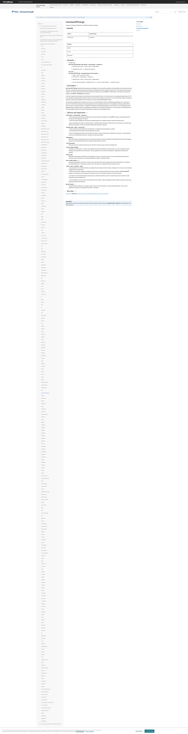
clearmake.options (45, 160)
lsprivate (43, 342)
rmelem (43, 571)
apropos (43, 54)
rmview (42, 619)
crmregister (43, 206)
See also (138, 30)
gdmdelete (43, 264)
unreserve (43, 683)
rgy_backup (43, 545)
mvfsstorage (44, 483)
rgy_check (43, 547)
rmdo (42, 569)
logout (42, 302)
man (42, 390)
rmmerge (43, 582)
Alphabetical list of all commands (69, 17)
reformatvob (44, 529)
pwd (42, 507)
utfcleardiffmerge (45, 689)
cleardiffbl (43, 126)
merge (42, 395)
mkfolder (43, 427)
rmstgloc (43, 603)
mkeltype (43, 425)
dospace (43, 224)
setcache (43, 638)
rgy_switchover (44, 553)
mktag (42, 459)
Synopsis (138, 23)
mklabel (43, 435)
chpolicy (43, 94)
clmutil (42, 176)
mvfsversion (44, 486)
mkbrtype (43, 411)
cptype (42, 198)
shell (42, 657)
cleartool (43, 171)
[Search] (175, 12)
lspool (42, 339)
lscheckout (43, 315)
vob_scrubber (44, 699)
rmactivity (43, 555)
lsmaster (43, 334)
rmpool (42, 590)
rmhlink (43, 577)
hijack (42, 289)
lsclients (43, 318)
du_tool (43, 227)
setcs (42, 641)
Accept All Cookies (149, 731)
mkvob (42, 470)
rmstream (43, 606)
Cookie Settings (138, 731)
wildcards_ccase (45, 710)
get (42, 278)
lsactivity (43, 310)
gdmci (42, 259)
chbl (42, 72)
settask (43, 651)
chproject (43, 99)
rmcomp (43, 566)
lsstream (43, 366)
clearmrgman (44, 163)
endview (43, 232)
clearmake (43, 158)
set (42, 633)
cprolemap (43, 195)
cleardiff (43, 123)
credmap (43, 200)
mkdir (42, 419)
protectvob (43, 505)
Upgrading (77, 4)
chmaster (43, 91)
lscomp (42, 321)
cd (41, 67)
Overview (65, 4)
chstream (43, 104)
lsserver (43, 358)
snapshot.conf (44, 659)
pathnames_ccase (45, 491)
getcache (43, 280)
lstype (42, 371)
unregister (43, 681)
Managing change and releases (104, 4)
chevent (43, 83)
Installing (71, 4)
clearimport (43, 150)
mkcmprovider (44, 414)
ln (41, 297)
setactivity (43, 635)
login (42, 299)
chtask (42, 107)
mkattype (43, 403)
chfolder (43, 88)
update (42, 686)
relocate (43, 534)
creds (42, 203)
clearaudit (43, 115)
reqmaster (43, 539)
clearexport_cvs (44, 131)
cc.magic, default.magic (46, 64)
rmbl (42, 561)
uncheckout (43, 673)
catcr (42, 56)
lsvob (42, 377)
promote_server (44, 499)
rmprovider (43, 595)
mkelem (43, 422)
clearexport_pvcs (45, 134)
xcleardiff (43, 718)
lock (42, 305)
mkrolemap (43, 451)
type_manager (44, 667)
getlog (42, 283)
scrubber (43, 630)
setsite (42, 649)
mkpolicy (43, 441)
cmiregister (43, 182)
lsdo (42, 323)
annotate (43, 48)
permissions (44, 494)
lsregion (43, 350)
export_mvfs (44, 240)
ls (41, 307)
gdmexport (43, 267)
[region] (94, 731)
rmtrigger (43, 611)
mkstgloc (43, 454)
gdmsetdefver (44, 272)
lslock (42, 331)
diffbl (42, 216)
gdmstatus (43, 275)
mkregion (43, 449)
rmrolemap (43, 601)
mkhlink (43, 430)
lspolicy (43, 337)
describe (43, 211)
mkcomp (43, 417)
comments (43, 184)
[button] (37, 24)
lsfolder (43, 326)
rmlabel (43, 579)
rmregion (43, 598)
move (42, 481)
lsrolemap (43, 355)
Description (139, 26)
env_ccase (43, 235)
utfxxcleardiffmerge (92, 193)
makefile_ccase (44, 382)
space (42, 662)
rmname (43, 585)
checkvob (43, 80)
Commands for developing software (48, 28)
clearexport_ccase (45, 128)
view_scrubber (44, 694)
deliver (42, 208)
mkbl (42, 406)
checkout (43, 78)
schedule (43, 625)
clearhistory (43, 147)
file (41, 246)
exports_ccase (44, 243)
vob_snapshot (44, 705)
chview (42, 112)
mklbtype (43, 438)
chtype (42, 110)
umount (43, 670)
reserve (42, 542)
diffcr (42, 219)
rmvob (42, 622)
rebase (42, 521)
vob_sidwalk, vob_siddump (47, 702)
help (42, 286)
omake (42, 489)
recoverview (44, 523)
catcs (42, 59)
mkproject (43, 446)
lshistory (43, 328)
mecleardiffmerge (81, 17)
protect (42, 502)
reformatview (44, 526)
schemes (43, 627)
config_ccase (44, 187)
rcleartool (43, 518)
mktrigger (43, 462)
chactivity (43, 70)
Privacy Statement (90, 731)
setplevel (43, 643)
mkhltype (43, 433)
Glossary (52, 7)
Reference (143, 4)
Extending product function (132, 4)
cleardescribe (44, 120)
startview (43, 665)
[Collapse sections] (148, 17)
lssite (42, 361)
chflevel (43, 86)
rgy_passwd (44, 550)
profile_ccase (44, 497)
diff (42, 214)
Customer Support (180, 1)
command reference (53, 17)
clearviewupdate (45, 174)
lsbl (42, 313)
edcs (42, 230)
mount (42, 473)
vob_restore (43, 697)
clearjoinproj (44, 152)
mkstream (43, 457)
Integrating (116, 4)
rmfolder (43, 574)
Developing (93, 4)
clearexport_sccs (45, 139)
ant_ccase (43, 51)
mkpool (43, 443)
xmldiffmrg (43, 721)
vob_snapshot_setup (46, 707)
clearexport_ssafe (45, 142)
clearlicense (43, 155)
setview (43, 654)
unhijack (43, 675)
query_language (44, 513)
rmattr (42, 558)
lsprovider (43, 347)
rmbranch (43, 563)
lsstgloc (43, 363)
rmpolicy (43, 587)
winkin (42, 713)
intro (42, 46)
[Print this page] (151, 17)
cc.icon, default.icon (45, 62)
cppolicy (43, 192)
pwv (42, 510)
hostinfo (43, 291)
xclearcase (43, 715)
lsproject (43, 345)
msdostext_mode (45, 478)
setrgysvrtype (44, 646)
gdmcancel (43, 256)
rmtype (42, 614)
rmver (42, 617)
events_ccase (44, 238)
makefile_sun (44, 387)
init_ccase (43, 294)
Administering (85, 4)
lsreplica (43, 353)
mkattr (42, 401)
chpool (42, 96)
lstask (42, 369)
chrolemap (43, 102)
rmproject (43, 593)
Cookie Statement (79, 731)
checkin (43, 75)
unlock (42, 678)
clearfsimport (44, 144)
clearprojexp (44, 166)
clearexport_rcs (44, 136)
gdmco (42, 262)
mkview (43, 467)
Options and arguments (142, 28)
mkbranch (43, 409)
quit (42, 515)
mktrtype (43, 465)
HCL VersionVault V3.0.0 (40, 6)
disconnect (43, 222)
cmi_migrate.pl (44, 179)
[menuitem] (55, 5)
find (42, 249)
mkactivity (43, 398)
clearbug (43, 118)
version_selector (44, 691)
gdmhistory (43, 270)
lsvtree (42, 379)
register (43, 531)
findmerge (43, 251)
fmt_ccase (43, 254)
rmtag (42, 609)
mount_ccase (44, 475)
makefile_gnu (44, 385)
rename (43, 537)
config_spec (44, 190)
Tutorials (123, 4)
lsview (42, 374)
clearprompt (44, 168)
